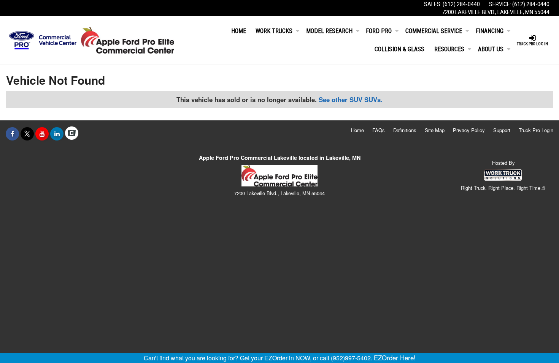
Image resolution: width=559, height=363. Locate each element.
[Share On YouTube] (42, 133)
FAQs (378, 130)
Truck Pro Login (536, 130)
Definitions (404, 130)
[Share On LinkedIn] (57, 133)
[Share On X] (27, 133)
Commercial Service (433, 31)
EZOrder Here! (395, 357)
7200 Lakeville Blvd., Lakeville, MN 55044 (495, 12)
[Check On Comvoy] (71, 133)
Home (238, 31)
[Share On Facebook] (12, 133)
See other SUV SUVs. (351, 99)
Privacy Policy (469, 130)
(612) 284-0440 (461, 4)
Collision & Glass (399, 49)
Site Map (435, 130)
